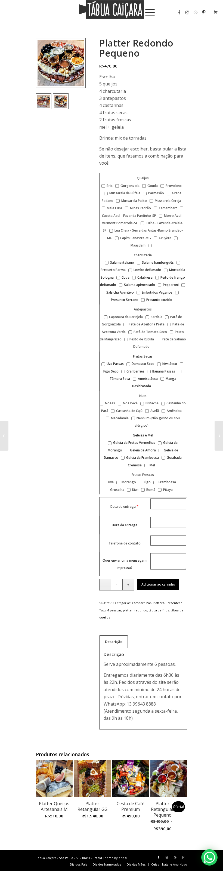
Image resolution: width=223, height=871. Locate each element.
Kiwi (134, 489)
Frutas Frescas (143, 474)
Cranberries (135, 371)
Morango (128, 482)
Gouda (152, 185)
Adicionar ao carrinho (158, 584)
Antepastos (143, 309)
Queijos (143, 178)
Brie (109, 185)
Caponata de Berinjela (125, 317)
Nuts (143, 395)
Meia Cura (114, 208)
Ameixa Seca (147, 378)
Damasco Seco (142, 363)
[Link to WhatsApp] (195, 12)
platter (128, 610)
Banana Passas (163, 371)
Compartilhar (141, 603)
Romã (150, 489)
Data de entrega (123, 506)
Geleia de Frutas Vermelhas (133, 442)
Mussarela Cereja (167, 200)
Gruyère (164, 238)
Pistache (152, 403)
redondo (140, 610)
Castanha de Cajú (129, 410)
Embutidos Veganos (156, 292)
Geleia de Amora (142, 450)
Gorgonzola (130, 185)
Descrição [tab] (113, 641)
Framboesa (167, 482)
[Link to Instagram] (187, 12)
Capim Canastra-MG (135, 238)
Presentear (174, 603)
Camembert (167, 208)
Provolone (173, 185)
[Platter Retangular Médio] (4, 436)
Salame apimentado (139, 284)
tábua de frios (159, 610)
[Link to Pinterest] (183, 857)
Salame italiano (121, 262)
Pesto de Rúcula (141, 339)
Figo (147, 482)
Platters (158, 603)
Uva (110, 482)
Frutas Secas (143, 356)
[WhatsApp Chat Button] (209, 857)
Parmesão (155, 193)
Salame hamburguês (157, 262)
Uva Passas (115, 363)
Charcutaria (143, 255)
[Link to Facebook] (179, 12)
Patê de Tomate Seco (150, 332)
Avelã (154, 410)
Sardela (156, 317)
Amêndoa (174, 410)
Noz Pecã (130, 403)
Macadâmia (119, 418)
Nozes (109, 403)
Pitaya (167, 489)
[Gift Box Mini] (219, 436)
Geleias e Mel (143, 435)
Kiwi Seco (169, 363)
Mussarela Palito (133, 200)
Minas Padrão (140, 208)
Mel (152, 465)
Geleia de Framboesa (142, 457)
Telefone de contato (125, 543)
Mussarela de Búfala (124, 193)
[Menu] (147, 12)
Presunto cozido (158, 299)
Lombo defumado (147, 269)
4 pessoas (114, 610)
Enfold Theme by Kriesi (110, 858)
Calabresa (145, 277)
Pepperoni (170, 284)
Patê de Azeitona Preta (146, 324)
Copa (125, 277)
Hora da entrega (124, 525)
